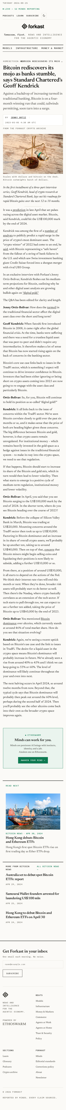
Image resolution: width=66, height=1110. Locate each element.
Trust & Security (44, 1033)
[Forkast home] (33, 26)
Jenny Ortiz (18, 117)
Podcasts (8, 15)
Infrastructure (27, 48)
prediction (19, 210)
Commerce (41, 1017)
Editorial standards (45, 1061)
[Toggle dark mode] (44, 15)
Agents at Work (43, 1022)
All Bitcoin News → (48, 868)
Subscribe (32, 15)
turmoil (51, 307)
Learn (20, 15)
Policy (39, 1039)
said (5, 249)
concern (49, 549)
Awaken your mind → (33, 760)
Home (6, 61)
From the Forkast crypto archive (24, 128)
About (39, 1072)
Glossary (7, 1061)
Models (7, 48)
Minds (39, 1056)
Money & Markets (53, 48)
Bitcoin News (17, 61)
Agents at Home (44, 1028)
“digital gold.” (31, 293)
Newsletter (41, 1078)
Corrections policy (45, 1067)
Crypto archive (10, 1072)
